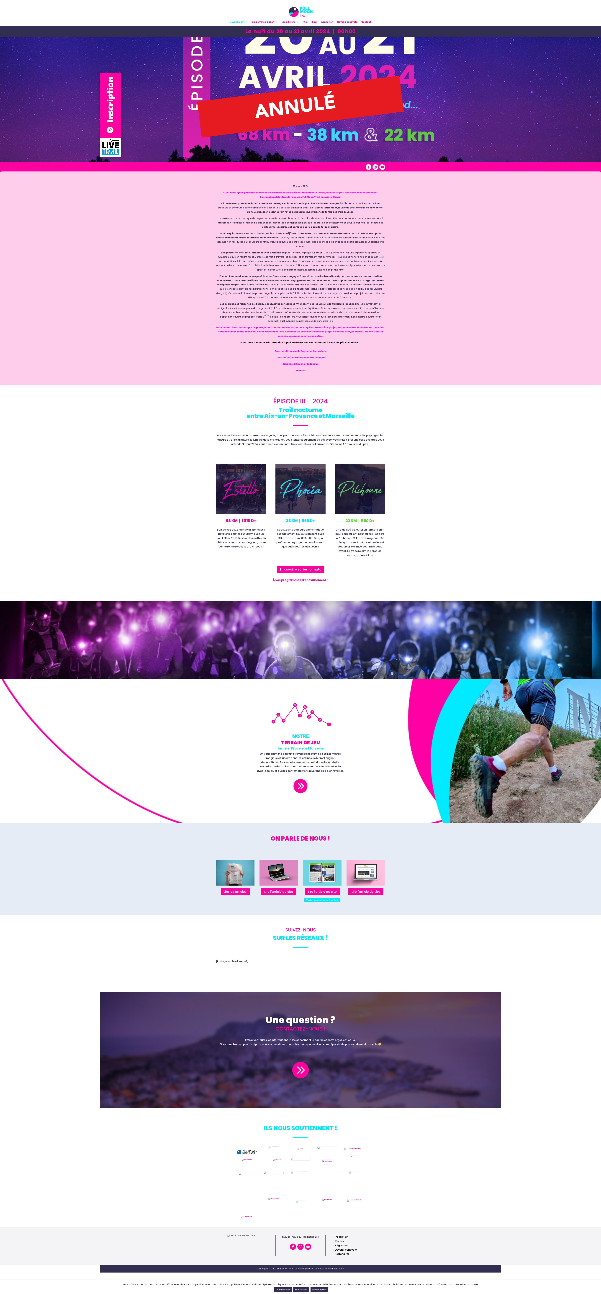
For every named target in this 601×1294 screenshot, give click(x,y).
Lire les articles (235, 891)
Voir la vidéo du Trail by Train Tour (322, 900)
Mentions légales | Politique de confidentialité (319, 1268)
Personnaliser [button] (319, 1289)
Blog (314, 22)
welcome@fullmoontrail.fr (345, 342)
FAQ (305, 22)
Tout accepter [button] (282, 1289)
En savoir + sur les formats (300, 569)
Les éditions (288, 22)
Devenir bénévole (347, 22)
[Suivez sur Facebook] (368, 167)
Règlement (342, 1245)
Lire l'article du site (278, 891)
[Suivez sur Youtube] (382, 167)
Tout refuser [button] (301, 1289)
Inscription (327, 22)
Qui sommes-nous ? (263, 22)
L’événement (237, 22)
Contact (366, 22)
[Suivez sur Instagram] (375, 167)
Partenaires (342, 1254)
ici (354, 1040)
